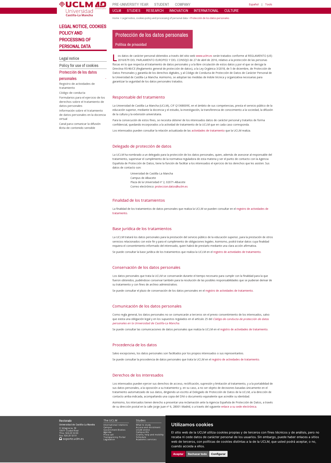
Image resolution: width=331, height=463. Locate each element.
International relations (115, 424)
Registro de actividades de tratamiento (77, 85)
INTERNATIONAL (206, 10)
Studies (141, 420)
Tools (268, 4)
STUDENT (161, 4)
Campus (107, 427)
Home (115, 18)
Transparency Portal (114, 437)
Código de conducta (72, 92)
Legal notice (69, 58)
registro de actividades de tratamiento (237, 252)
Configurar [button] (218, 454)
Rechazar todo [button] (197, 454)
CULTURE (231, 10)
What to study (143, 424)
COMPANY (182, 4)
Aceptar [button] (178, 454)
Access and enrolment (148, 427)
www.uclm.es (204, 56)
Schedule (141, 437)
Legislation (109, 439)
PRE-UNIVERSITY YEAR (130, 4)
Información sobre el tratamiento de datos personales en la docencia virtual (82, 114)
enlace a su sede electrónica (238, 406)
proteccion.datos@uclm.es (171, 186)
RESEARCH (155, 10)
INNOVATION (178, 10)
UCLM (116, 10)
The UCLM (110, 420)
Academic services (146, 439)
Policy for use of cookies (78, 65)
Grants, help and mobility (150, 434)
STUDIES (133, 10)
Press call (108, 434)
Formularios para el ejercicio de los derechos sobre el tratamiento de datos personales (82, 101)
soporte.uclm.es (73, 439)
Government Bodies (114, 429)
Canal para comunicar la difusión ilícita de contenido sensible (80, 125)
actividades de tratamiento (208, 130)
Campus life (142, 432)
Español (254, 4)
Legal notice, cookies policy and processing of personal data (155, 18)
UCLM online (143, 429)
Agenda (107, 432)
